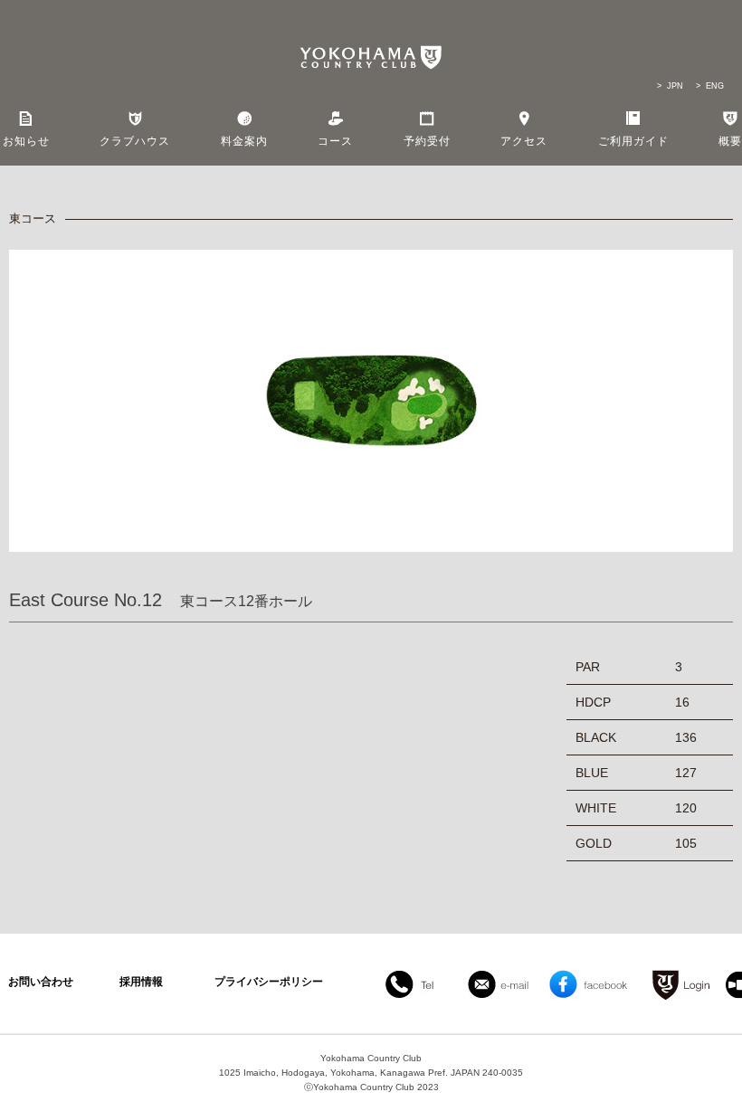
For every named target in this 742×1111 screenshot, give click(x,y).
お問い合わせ (40, 981)
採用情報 (141, 981)
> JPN (670, 85)
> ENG (710, 85)
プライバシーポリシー (268, 981)
